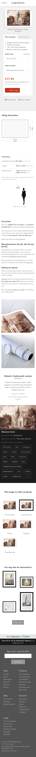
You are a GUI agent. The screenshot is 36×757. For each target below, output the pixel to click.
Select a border (10, 66)
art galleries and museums (18, 256)
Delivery (4, 279)
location (27, 471)
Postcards (22, 685)
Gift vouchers (7, 699)
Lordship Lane (16, 476)
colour (13, 457)
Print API (4, 744)
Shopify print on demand (9, 751)
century (14, 452)
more (28, 476)
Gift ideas (6, 702)
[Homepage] (18, 3)
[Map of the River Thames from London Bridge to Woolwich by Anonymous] (9, 606)
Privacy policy (8, 724)
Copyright (6, 732)
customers (29, 262)
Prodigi (11, 744)
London (5, 476)
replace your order (18, 290)
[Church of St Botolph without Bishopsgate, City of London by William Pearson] (9, 579)
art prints (25, 49)
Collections (23, 707)
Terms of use (7, 726)
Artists (21, 704)
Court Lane (22, 457)
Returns (5, 687)
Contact (6, 674)
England (14, 462)
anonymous (26, 447)
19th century (7, 447)
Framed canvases (25, 682)
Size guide (26, 54)
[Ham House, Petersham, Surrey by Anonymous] (26, 582)
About (5, 677)
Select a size (17, 54)
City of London (25, 452)
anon (16, 447)
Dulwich (5, 462)
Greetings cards (24, 687)
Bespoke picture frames (17, 746)
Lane (19, 471)
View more (18, 622)
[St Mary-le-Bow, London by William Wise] (26, 602)
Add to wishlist (11, 100)
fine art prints (20, 239)
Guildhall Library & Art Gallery (12, 466)
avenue (5, 452)
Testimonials (7, 679)
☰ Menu (4, 3)
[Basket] (33, 3)
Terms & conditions (9, 721)
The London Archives (24, 439)
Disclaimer (7, 734)
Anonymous (18, 31)
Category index (24, 709)
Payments (6, 682)
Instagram (22, 712)
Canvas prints (23, 679)
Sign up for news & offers (18, 651)
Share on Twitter (25, 100)
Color (4, 457)
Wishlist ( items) (9, 704)
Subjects (22, 702)
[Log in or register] (29, 3)
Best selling (23, 699)
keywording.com (8, 471)
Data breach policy (9, 729)
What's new (23, 690)
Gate (23, 462)
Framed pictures (24, 677)
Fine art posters (24, 674)
